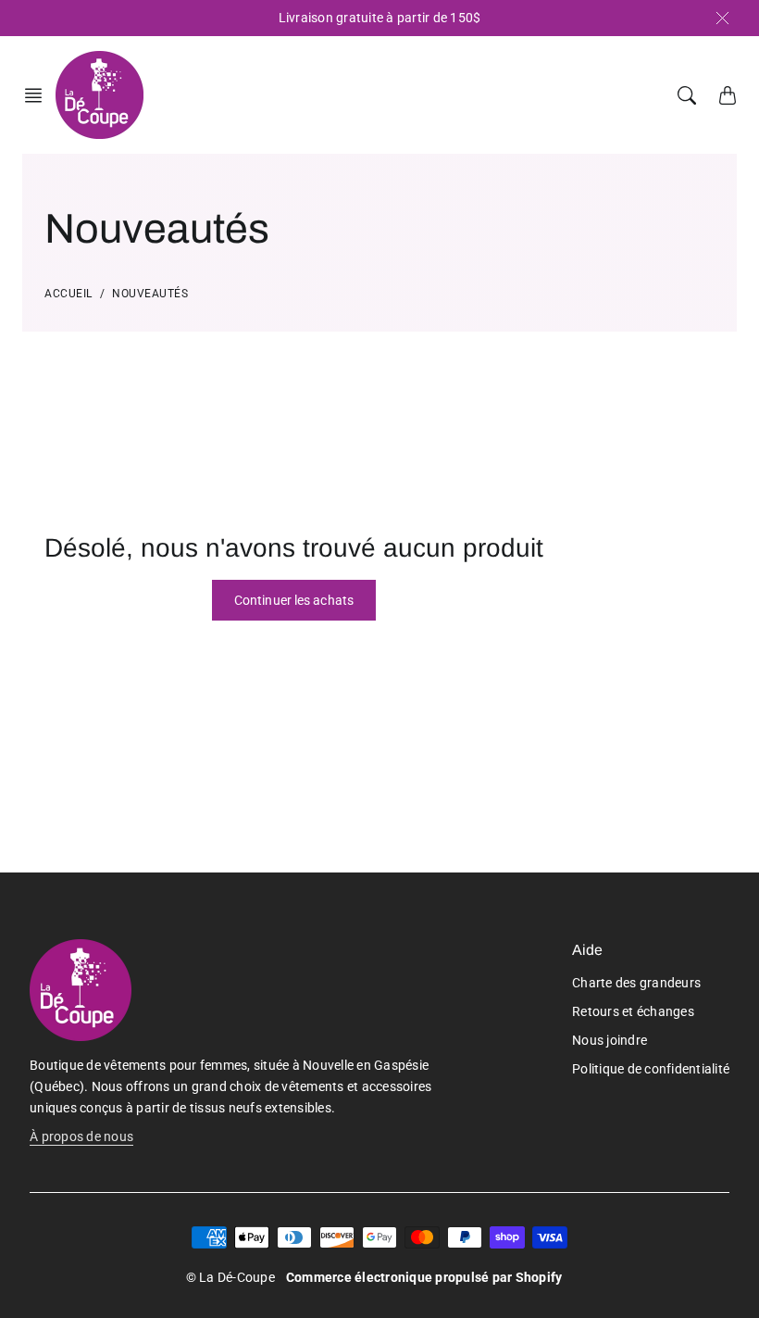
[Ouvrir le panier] (727, 95)
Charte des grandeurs (636, 982)
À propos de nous (81, 1136)
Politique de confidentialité (650, 1068)
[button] (39, 95)
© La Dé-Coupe (230, 1277)
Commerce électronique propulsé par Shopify (424, 1277)
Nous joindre (609, 1040)
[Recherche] (686, 95)
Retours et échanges (633, 1011)
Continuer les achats (294, 600)
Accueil (68, 293)
